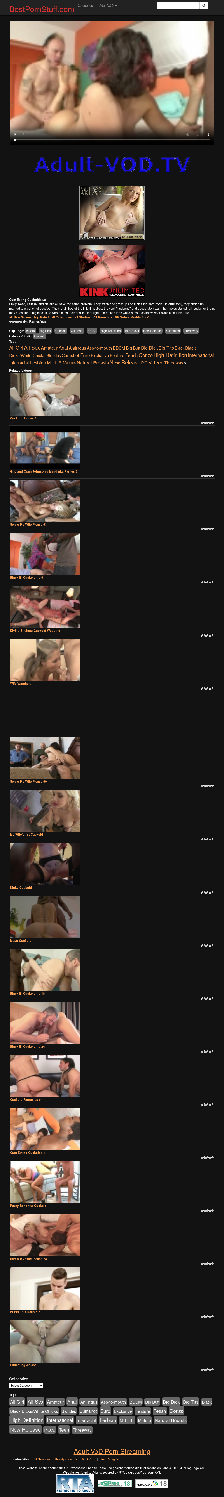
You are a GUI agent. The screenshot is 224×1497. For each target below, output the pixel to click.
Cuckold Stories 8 (23, 418)
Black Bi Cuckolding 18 (27, 993)
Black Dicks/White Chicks (34, 1411)
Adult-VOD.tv (108, 5)
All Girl (16, 347)
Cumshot (77, 330)
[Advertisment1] (112, 213)
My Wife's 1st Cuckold (26, 834)
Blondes (53, 355)
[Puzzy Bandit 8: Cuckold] (112, 1182)
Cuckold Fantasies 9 (25, 1099)
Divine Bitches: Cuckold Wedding (35, 630)
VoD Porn (88, 1459)
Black (179, 348)
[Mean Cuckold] (112, 917)
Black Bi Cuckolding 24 (27, 1046)
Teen (158, 362)
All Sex (30, 330)
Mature (69, 363)
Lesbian (38, 362)
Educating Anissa (23, 1365)
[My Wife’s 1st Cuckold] (112, 811)
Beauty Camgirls (66, 1459)
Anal (63, 347)
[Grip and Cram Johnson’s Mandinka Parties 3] (112, 447)
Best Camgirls (109, 1459)
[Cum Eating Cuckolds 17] (112, 1129)
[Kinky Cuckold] (112, 864)
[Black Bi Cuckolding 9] (112, 554)
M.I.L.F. (54, 362)
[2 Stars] (13, 322)
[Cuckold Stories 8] (112, 394)
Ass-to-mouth (99, 348)
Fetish (92, 330)
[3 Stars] (15, 322)
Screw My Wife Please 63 (28, 524)
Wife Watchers (21, 683)
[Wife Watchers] (112, 660)
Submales (173, 330)
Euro (85, 355)
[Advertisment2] (112, 271)
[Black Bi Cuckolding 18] (112, 970)
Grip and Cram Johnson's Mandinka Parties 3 (43, 471)
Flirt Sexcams (41, 1459)
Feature (117, 355)
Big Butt (133, 348)
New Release (152, 330)
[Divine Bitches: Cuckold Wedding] (112, 607)
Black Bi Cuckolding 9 (26, 577)
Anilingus (77, 348)
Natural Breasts (93, 362)
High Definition (111, 330)
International (201, 355)
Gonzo (146, 354)
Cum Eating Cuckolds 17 (28, 1152)
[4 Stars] (18, 322)
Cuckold (60, 330)
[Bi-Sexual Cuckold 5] (112, 1288)
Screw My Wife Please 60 (28, 781)
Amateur (49, 347)
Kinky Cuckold (21, 887)
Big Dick (45, 330)
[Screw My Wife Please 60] (112, 758)
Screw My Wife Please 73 (28, 1258)
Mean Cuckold (21, 940)
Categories (85, 5)
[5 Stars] (21, 322)
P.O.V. (146, 363)
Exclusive (100, 355)
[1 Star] (10, 322)
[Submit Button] (204, 5)
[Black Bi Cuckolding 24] (112, 1023)
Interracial (132, 330)
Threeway (191, 330)
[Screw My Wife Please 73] (112, 1235)
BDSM (119, 348)
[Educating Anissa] (112, 1341)
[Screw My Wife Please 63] (112, 501)
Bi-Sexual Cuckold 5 (25, 1312)
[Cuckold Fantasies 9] (112, 1076)
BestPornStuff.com (41, 8)
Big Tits (166, 347)
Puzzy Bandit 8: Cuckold (28, 1205)
